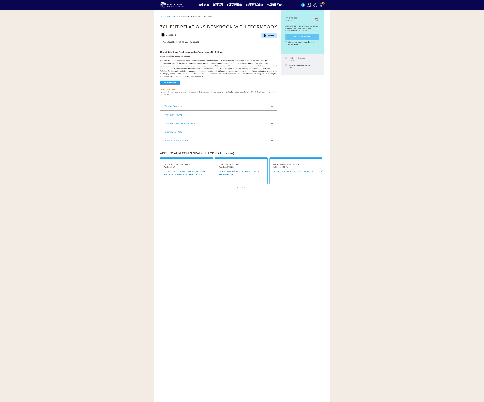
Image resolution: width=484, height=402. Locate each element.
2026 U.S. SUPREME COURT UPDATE (293, 171)
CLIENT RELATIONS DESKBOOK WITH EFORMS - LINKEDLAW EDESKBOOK (184, 173)
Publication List (172, 16)
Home (162, 16)
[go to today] (309, 5)
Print (271, 35)
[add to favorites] (316, 20)
